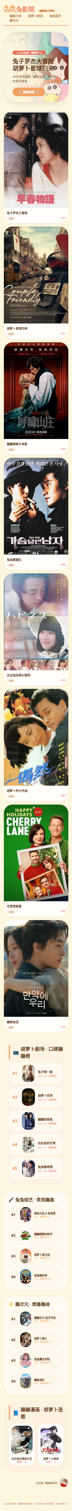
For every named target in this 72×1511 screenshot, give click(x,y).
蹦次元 (14, 20)
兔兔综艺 (55, 16)
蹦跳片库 (15, 16)
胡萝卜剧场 (35, 16)
